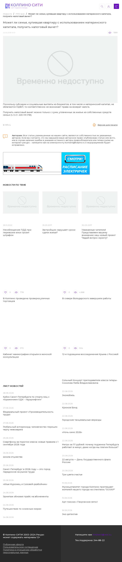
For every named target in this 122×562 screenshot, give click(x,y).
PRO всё (20, 14)
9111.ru (8, 125)
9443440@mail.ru (102, 534)
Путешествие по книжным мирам (22, 509)
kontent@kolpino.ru (75, 142)
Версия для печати (108, 125)
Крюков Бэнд (69, 407)
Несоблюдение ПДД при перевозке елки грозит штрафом (17, 233)
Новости (7, 14)
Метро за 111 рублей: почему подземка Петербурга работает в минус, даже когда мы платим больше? (90, 446)
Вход (108, 6)
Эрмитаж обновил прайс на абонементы (26, 496)
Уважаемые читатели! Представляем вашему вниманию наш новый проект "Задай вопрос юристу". (99, 234)
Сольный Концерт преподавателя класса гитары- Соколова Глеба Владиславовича (89, 381)
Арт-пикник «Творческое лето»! (80, 502)
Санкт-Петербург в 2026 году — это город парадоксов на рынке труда (26, 470)
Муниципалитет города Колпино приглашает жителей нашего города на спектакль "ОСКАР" (88, 488)
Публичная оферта (13, 544)
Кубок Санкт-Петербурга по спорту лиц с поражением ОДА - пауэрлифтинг (26, 398)
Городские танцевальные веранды (81, 420)
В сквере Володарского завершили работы (86, 298)
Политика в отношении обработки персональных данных (22, 551)
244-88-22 (99, 540)
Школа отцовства (12, 457)
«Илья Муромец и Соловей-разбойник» (25, 484)
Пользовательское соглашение (20, 547)
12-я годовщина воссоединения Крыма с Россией (90, 354)
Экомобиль (68, 395)
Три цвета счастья (72, 474)
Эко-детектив (70, 514)
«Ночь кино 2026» (72, 432)
